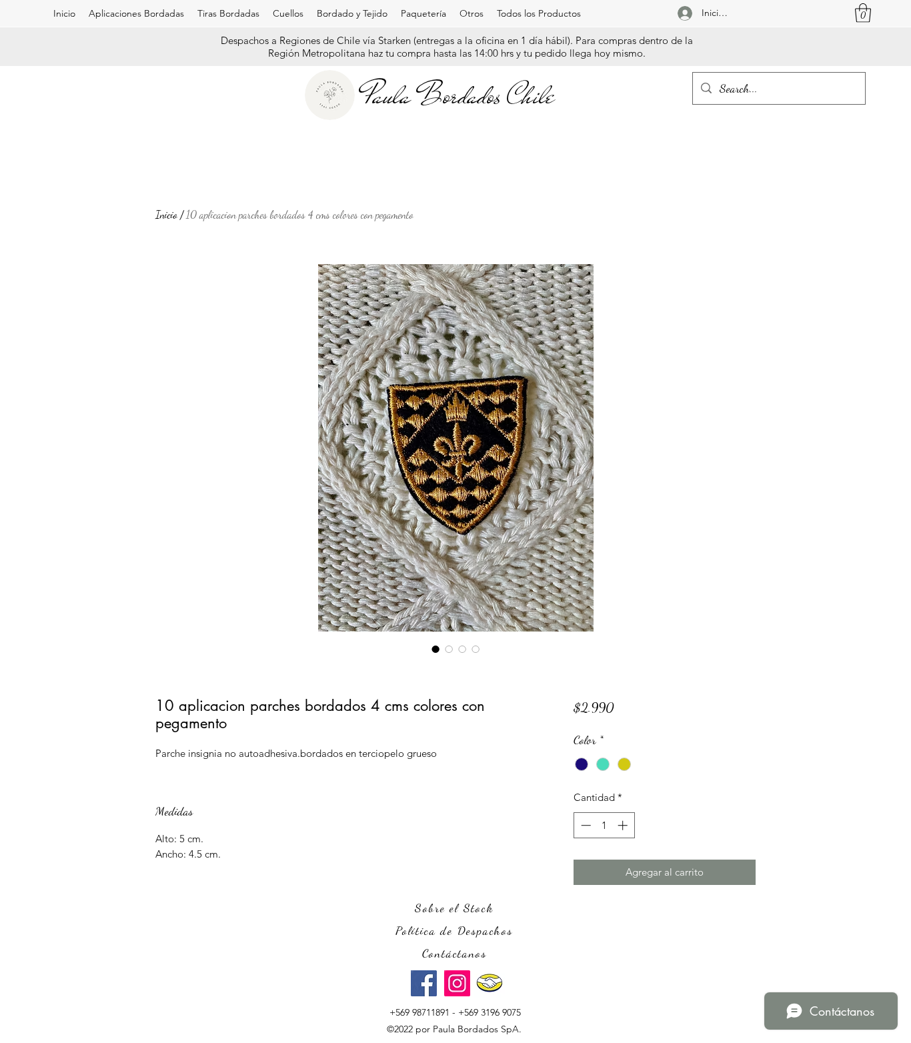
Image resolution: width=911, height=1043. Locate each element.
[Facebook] (424, 983)
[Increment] (624, 825)
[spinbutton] (604, 825)
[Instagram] (457, 983)
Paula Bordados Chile (459, 95)
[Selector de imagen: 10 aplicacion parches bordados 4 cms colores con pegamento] (435, 649)
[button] (136, 13)
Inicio (166, 214)
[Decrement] (585, 825)
